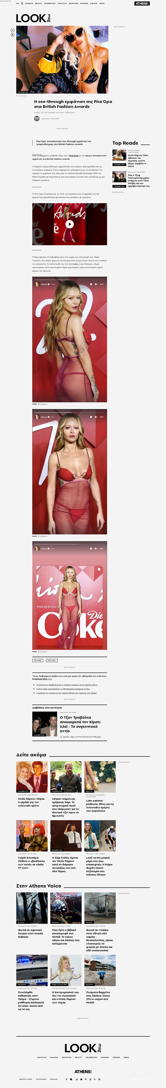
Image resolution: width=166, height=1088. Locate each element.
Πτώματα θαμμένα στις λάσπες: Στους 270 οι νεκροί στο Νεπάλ (98, 997)
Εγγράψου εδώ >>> (42, 678)
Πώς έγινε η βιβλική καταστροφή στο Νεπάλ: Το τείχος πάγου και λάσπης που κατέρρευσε (66, 936)
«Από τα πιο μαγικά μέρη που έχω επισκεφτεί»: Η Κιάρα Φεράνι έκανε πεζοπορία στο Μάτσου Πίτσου (99, 866)
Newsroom (46, 119)
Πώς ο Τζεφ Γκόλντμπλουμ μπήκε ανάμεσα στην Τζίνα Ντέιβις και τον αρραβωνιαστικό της (139, 180)
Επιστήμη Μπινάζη (58, 988)
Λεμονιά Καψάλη (134, 150)
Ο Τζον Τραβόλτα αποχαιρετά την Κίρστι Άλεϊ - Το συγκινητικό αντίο (80, 724)
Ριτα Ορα (37, 660)
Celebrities (23, 92)
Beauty (89, 791)
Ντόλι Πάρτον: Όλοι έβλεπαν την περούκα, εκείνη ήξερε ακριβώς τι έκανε (138, 161)
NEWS (102, 3)
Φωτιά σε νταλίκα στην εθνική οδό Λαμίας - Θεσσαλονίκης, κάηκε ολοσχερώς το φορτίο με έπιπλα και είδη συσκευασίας (99, 940)
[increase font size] (12, 35)
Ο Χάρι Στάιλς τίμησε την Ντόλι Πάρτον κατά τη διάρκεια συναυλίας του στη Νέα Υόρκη (65, 864)
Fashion (21, 850)
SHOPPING (73, 3)
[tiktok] (77, 1079)
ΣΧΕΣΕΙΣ (94, 3)
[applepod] (90, 1079)
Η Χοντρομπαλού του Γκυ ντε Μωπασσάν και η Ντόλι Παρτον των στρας (65, 997)
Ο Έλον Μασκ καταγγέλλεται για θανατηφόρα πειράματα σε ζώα (63, 689)
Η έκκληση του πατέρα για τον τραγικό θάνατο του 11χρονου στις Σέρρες (66, 693)
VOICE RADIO (41, 1079)
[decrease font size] (12, 30)
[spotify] (86, 1079)
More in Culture (59, 985)
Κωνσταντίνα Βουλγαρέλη (95, 795)
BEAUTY (38, 3)
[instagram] (71, 1079)
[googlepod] (94, 1079)
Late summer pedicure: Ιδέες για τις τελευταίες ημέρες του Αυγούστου (100, 805)
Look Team (22, 795)
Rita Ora (51, 660)
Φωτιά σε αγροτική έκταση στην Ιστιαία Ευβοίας (30, 933)
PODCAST (54, 1079)
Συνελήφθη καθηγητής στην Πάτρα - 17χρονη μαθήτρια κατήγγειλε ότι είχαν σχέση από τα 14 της (31, 1001)
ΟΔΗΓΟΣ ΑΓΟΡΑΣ (25, 1079)
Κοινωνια (22, 985)
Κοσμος (55, 922)
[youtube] (81, 1079)
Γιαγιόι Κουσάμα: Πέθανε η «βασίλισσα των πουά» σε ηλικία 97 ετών (31, 863)
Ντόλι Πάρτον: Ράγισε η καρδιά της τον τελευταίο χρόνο (31, 802)
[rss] (99, 1079)
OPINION (84, 3)
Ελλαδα (21, 922)
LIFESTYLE (62, 3)
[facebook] (66, 1079)
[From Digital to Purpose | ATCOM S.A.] (140, 1079)
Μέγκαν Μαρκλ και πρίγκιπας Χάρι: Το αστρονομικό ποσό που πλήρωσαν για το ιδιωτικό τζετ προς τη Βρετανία (65, 807)
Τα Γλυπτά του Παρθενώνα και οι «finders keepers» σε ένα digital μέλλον (67, 685)
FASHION (29, 3)
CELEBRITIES (50, 3)
